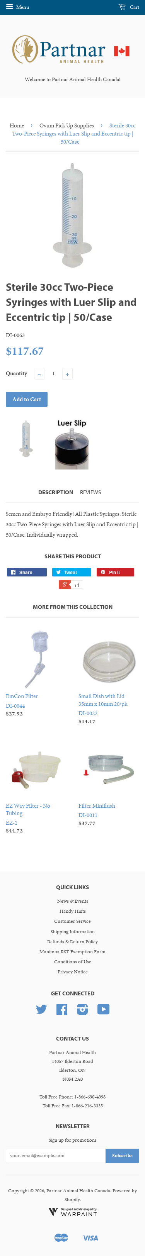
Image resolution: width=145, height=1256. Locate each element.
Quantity (16, 373)
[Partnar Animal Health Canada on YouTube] (103, 1012)
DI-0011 (96, 814)
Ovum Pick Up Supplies (66, 125)
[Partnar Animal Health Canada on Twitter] (41, 1012)
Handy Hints (73, 911)
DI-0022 (102, 708)
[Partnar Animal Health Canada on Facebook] (62, 1012)
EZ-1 (28, 818)
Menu (22, 7)
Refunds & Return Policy (72, 941)
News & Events (72, 901)
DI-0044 (22, 704)
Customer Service (72, 921)
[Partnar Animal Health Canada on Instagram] (83, 1012)
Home (17, 125)
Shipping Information (73, 931)
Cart (134, 7)
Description (55, 492)
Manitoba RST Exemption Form (72, 951)
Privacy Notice (73, 971)
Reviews (90, 492)
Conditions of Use (72, 961)
